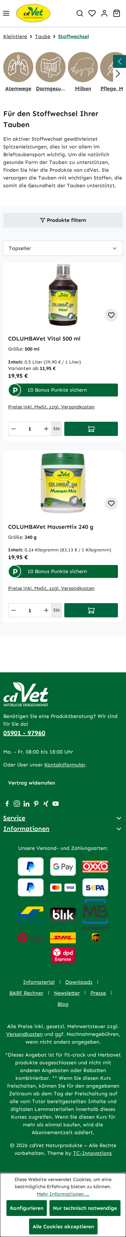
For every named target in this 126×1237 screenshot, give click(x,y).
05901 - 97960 (24, 733)
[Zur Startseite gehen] (43, 13)
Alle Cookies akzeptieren (63, 1226)
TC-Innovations (92, 1153)
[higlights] (119, 61)
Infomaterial (39, 982)
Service (14, 818)
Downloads (78, 982)
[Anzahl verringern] (13, 429)
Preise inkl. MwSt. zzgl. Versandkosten (51, 407)
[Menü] (6, 13)
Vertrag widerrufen (31, 783)
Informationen (26, 828)
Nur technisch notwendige (85, 1208)
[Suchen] (80, 13)
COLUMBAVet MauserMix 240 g (50, 526)
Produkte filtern (65, 220)
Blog (63, 1004)
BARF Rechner (26, 993)
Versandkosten (24, 1034)
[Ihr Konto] (104, 13)
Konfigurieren (26, 1208)
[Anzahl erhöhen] (46, 429)
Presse (98, 993)
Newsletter (67, 993)
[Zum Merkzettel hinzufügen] (111, 315)
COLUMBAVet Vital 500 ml (44, 338)
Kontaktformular (64, 765)
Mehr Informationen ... (63, 1194)
